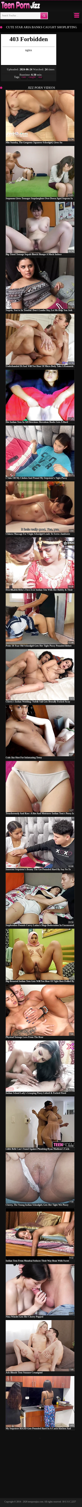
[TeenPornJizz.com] (20, 5)
